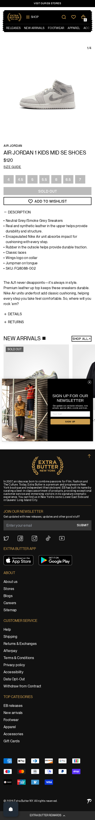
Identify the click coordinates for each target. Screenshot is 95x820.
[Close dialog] (89, 382)
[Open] (10, 809)
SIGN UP (70, 421)
